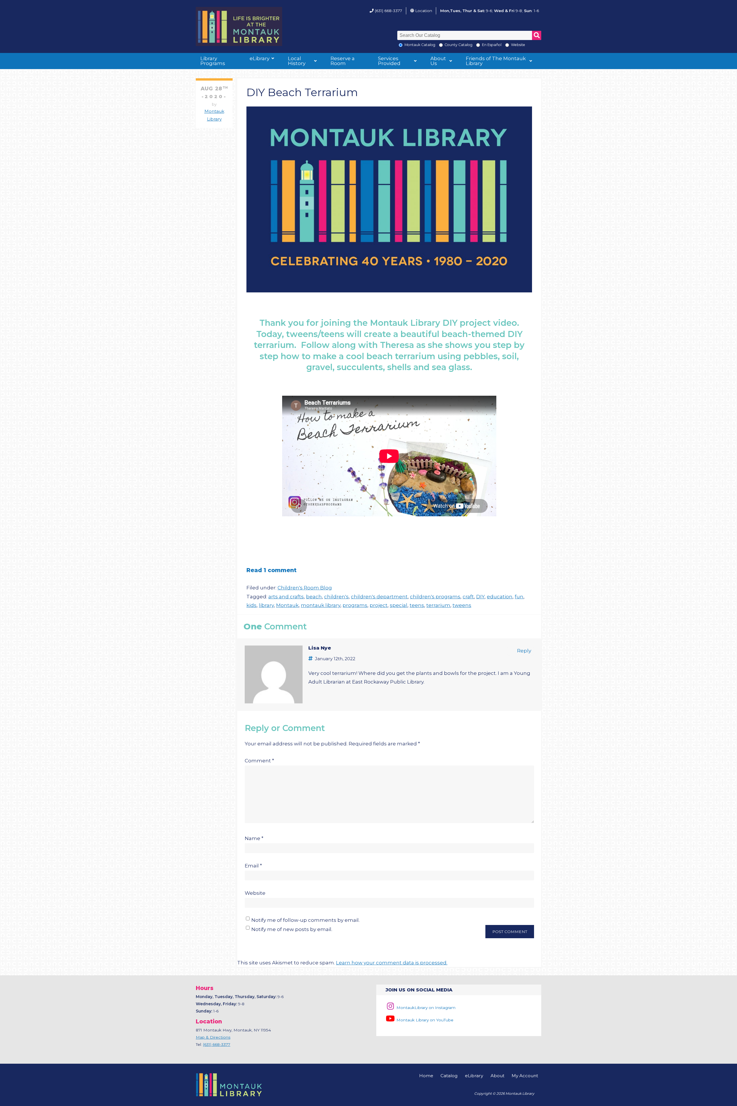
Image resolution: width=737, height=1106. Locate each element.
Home (426, 1075)
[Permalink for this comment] (311, 658)
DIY (480, 596)
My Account (525, 1075)
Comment (259, 761)
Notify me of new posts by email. (291, 929)
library (266, 605)
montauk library (320, 605)
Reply (524, 651)
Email (253, 866)
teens (417, 605)
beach (314, 596)
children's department (379, 596)
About (497, 1075)
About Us (438, 61)
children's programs (435, 596)
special (398, 605)
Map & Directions (213, 1037)
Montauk (287, 605)
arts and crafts (286, 596)
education (499, 596)
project (379, 605)
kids (251, 605)
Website (255, 893)
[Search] (536, 35)
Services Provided (389, 61)
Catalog (448, 1075)
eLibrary (259, 58)
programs (355, 605)
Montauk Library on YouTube (424, 1020)
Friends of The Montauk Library (496, 61)
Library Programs (212, 61)
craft (468, 596)
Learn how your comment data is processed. (391, 963)
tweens (462, 605)
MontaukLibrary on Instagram (425, 1007)
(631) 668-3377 (388, 10)
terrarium (438, 605)
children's (336, 596)
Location (423, 10)
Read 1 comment (271, 570)
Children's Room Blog (305, 588)
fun (519, 596)
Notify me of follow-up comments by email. (305, 920)
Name (254, 838)
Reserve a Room (342, 61)
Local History (296, 61)
